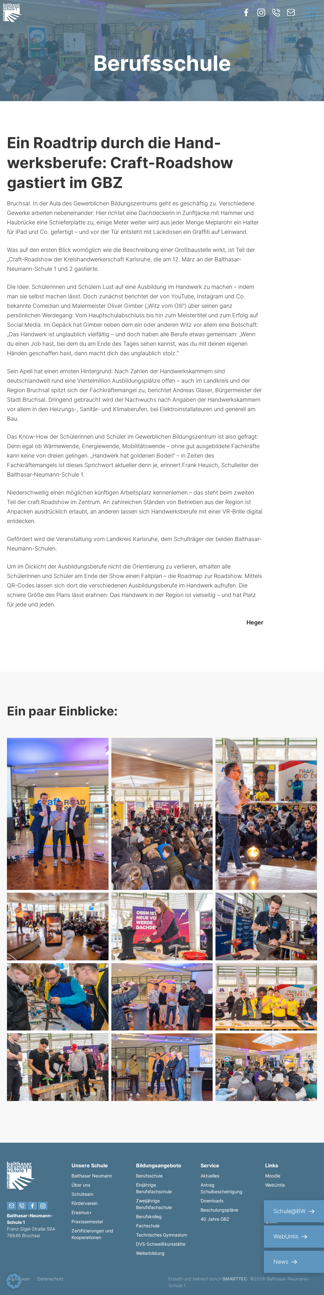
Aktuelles (210, 1175)
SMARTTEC (234, 1278)
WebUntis (275, 1185)
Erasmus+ (82, 1212)
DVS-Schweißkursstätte (160, 1244)
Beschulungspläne (219, 1210)
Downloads (212, 1200)
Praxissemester (87, 1221)
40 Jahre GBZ (215, 1219)
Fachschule (147, 1225)
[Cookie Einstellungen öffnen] (14, 1286)
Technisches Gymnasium (161, 1234)
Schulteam (82, 1194)
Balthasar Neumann (92, 1175)
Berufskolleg (149, 1216)
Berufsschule (149, 1175)
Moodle (272, 1175)
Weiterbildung (150, 1253)
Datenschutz (50, 1278)
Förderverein (84, 1203)
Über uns (81, 1185)
